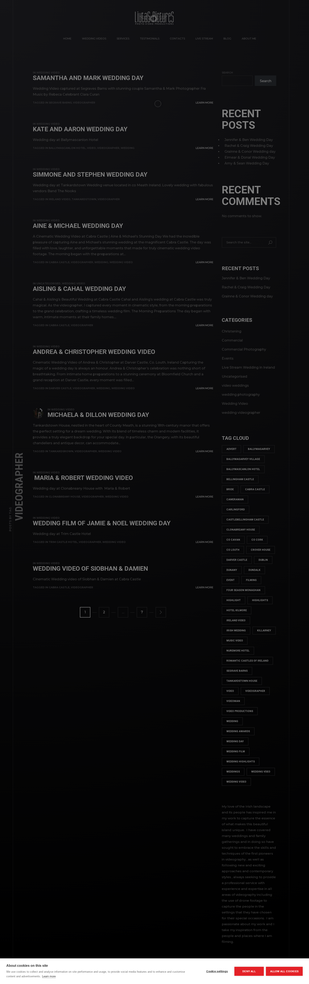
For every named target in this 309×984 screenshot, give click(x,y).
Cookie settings (217, 971)
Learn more (49, 976)
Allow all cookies (284, 971)
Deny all (249, 971)
